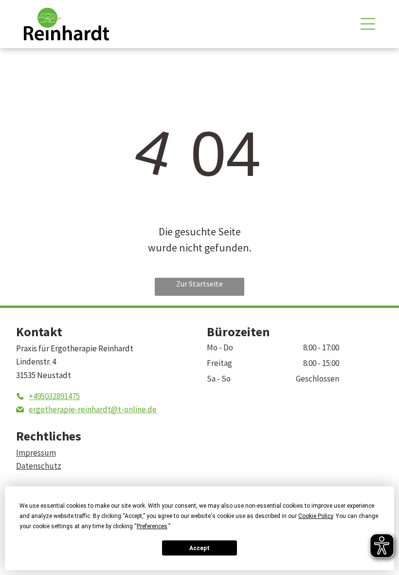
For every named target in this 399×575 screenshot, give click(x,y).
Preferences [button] (152, 526)
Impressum (36, 452)
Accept (199, 548)
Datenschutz (38, 465)
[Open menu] (368, 24)
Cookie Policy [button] (315, 516)
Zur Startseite (199, 283)
